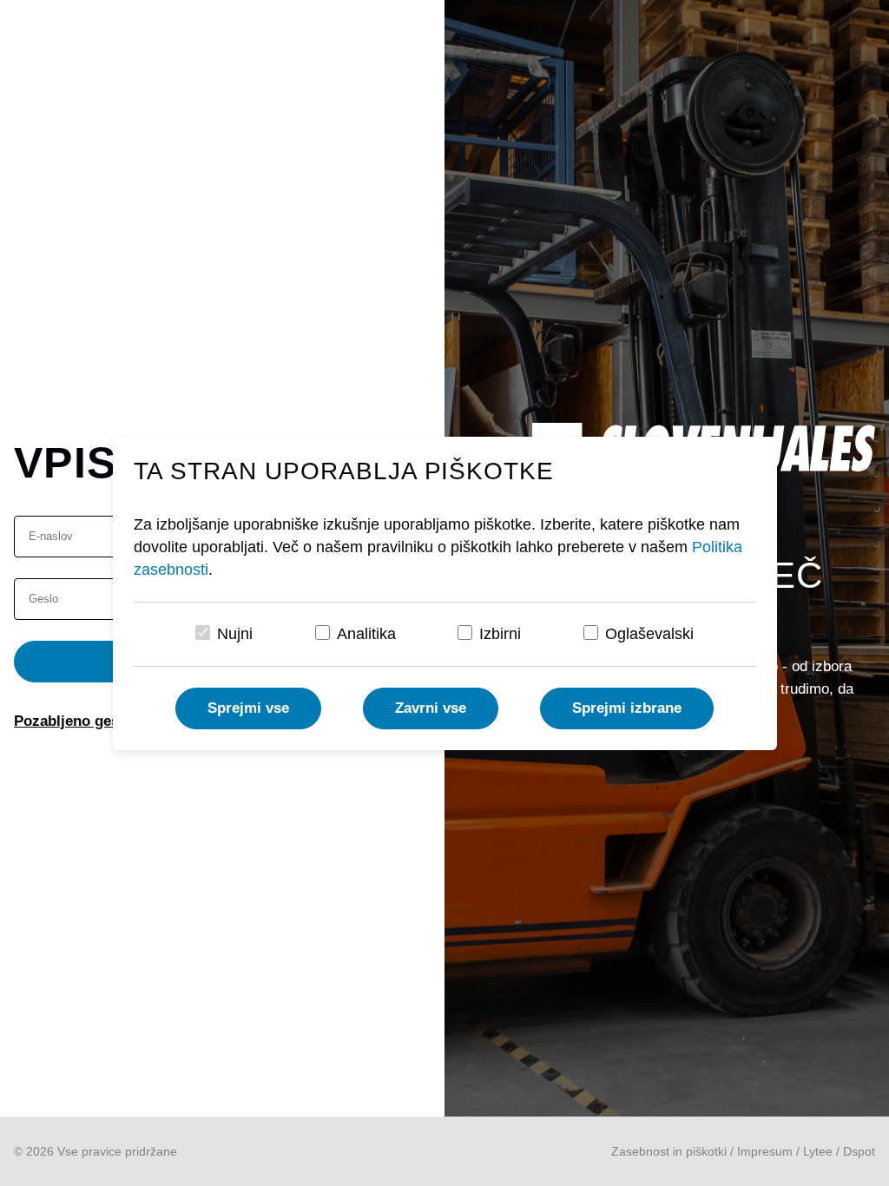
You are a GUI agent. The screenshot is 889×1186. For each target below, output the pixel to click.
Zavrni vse (430, 708)
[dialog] (444, 593)
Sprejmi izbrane (627, 708)
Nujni (235, 633)
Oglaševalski (649, 633)
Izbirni (500, 633)
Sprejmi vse (248, 708)
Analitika (366, 633)
